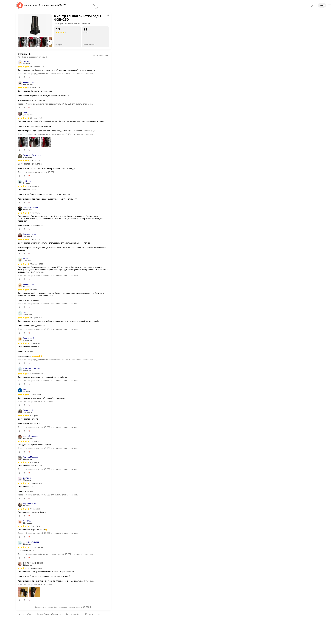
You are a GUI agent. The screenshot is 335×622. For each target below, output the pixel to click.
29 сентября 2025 (37, 67)
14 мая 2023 (35, 509)
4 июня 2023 (35, 240)
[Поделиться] (108, 15)
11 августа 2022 (36, 264)
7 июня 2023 (35, 213)
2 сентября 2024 (36, 547)
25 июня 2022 (35, 290)
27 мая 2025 (35, 343)
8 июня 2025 (35, 88)
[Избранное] (311, 5)
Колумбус (26, 614)
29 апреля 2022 (36, 318)
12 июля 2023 (35, 395)
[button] (22, 42)
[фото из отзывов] (23, 142)
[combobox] (57, 5)
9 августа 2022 (36, 416)
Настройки (75, 614)
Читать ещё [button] (89, 131)
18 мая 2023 (35, 526)
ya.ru (91, 614)
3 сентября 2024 (36, 374)
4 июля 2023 (35, 160)
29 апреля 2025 (36, 118)
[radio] (19, 77)
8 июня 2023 (35, 186)
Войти (322, 5)
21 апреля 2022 (36, 483)
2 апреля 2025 (35, 441)
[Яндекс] (20, 5)
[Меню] (329, 5)
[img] (23, 67)
